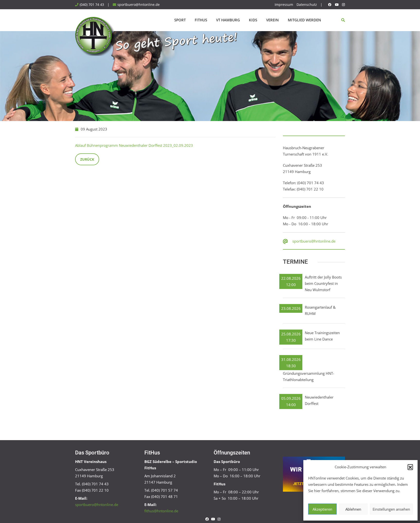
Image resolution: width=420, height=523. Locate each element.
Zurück (87, 159)
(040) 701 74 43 (92, 4)
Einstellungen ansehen (391, 509)
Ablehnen (353, 509)
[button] (410, 466)
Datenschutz (307, 4)
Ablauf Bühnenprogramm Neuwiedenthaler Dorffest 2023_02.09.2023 (134, 145)
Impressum (284, 4)
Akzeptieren (322, 509)
